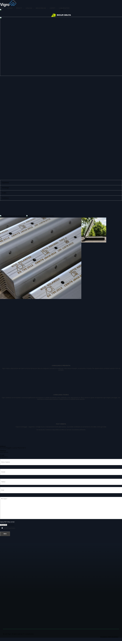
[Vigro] (8, 3)
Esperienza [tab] (5, 182)
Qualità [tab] (4, 193)
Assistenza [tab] (5, 198)
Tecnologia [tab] (5, 187)
